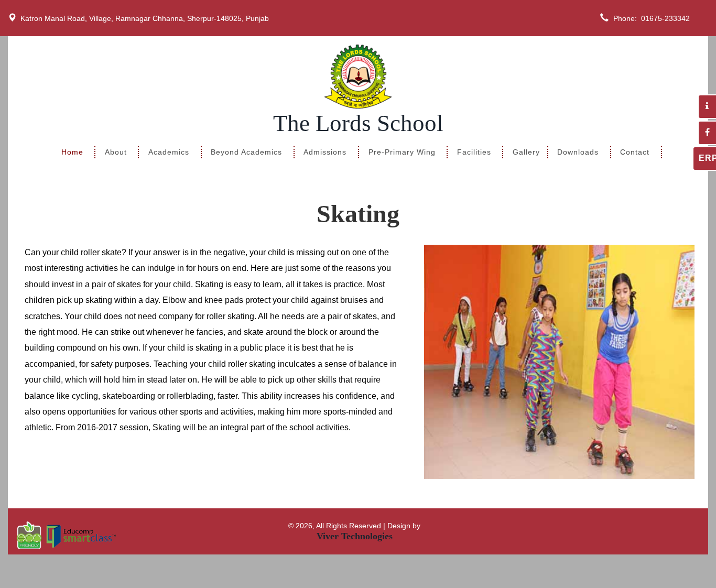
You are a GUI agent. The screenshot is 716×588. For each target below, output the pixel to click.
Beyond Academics (246, 152)
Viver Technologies (355, 536)
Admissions (324, 152)
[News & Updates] (707, 106)
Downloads (578, 152)
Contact (634, 152)
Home (72, 152)
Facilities (474, 152)
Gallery (526, 152)
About (116, 152)
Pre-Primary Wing (402, 152)
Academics (168, 152)
